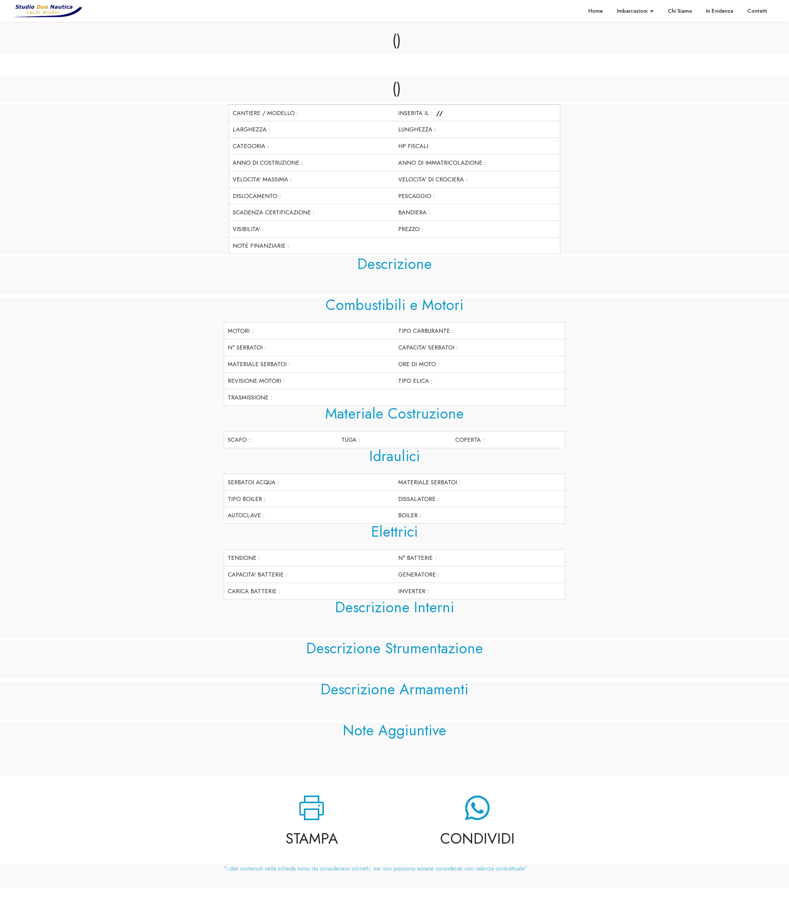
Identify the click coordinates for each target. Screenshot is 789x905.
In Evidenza (719, 11)
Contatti (757, 11)
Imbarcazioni (632, 11)
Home (595, 11)
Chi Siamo (680, 11)
